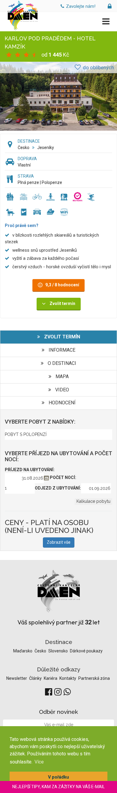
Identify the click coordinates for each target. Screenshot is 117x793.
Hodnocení (61, 403)
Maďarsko (23, 650)
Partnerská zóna (94, 678)
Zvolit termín (61, 337)
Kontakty (68, 678)
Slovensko (58, 650)
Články (36, 678)
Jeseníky (45, 147)
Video (61, 390)
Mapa (61, 376)
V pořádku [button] (58, 777)
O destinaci (61, 363)
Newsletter (17, 678)
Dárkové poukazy (86, 650)
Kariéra (51, 678)
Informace (61, 350)
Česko (23, 147)
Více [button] (39, 762)
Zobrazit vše (58, 542)
